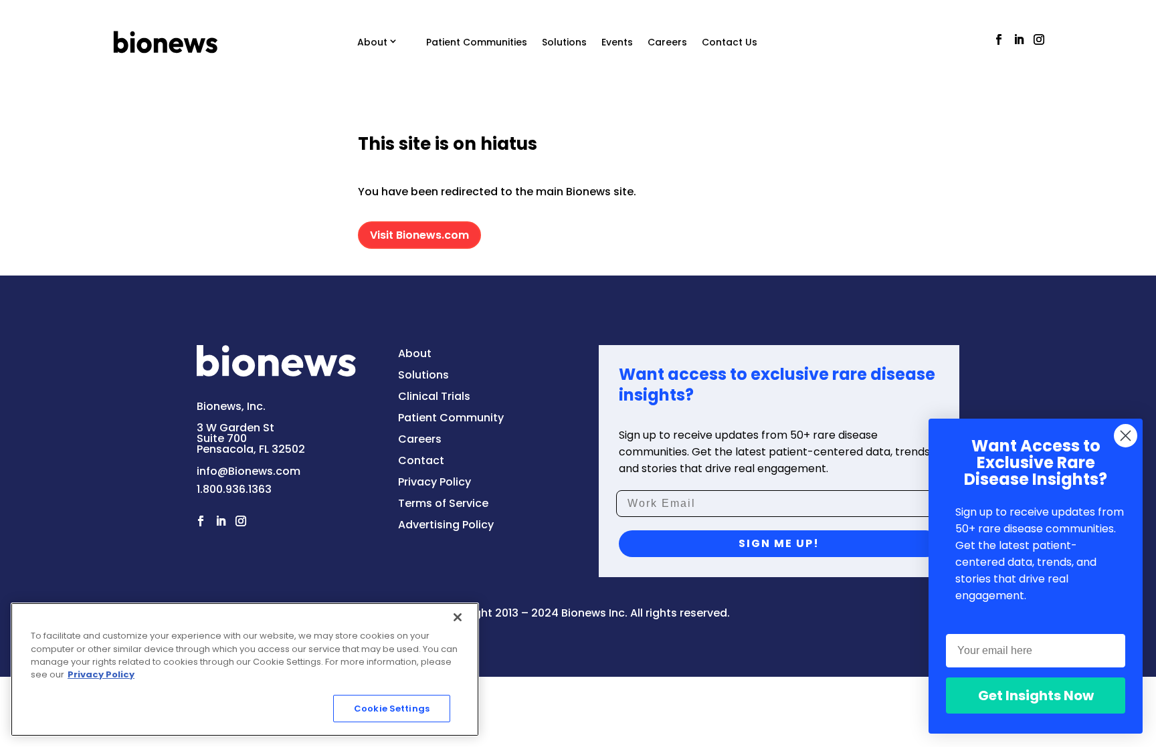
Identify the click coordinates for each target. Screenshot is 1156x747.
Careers (667, 42)
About (372, 42)
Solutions (564, 42)
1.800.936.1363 (234, 489)
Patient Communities (476, 42)
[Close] (457, 617)
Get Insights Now (1036, 695)
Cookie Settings (391, 708)
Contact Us (729, 42)
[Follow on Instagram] (1039, 39)
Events (617, 42)
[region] (245, 669)
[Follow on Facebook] (998, 39)
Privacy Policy (101, 675)
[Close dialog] (1125, 435)
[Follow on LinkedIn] (1019, 39)
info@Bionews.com (248, 471)
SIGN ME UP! (779, 543)
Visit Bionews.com (419, 235)
